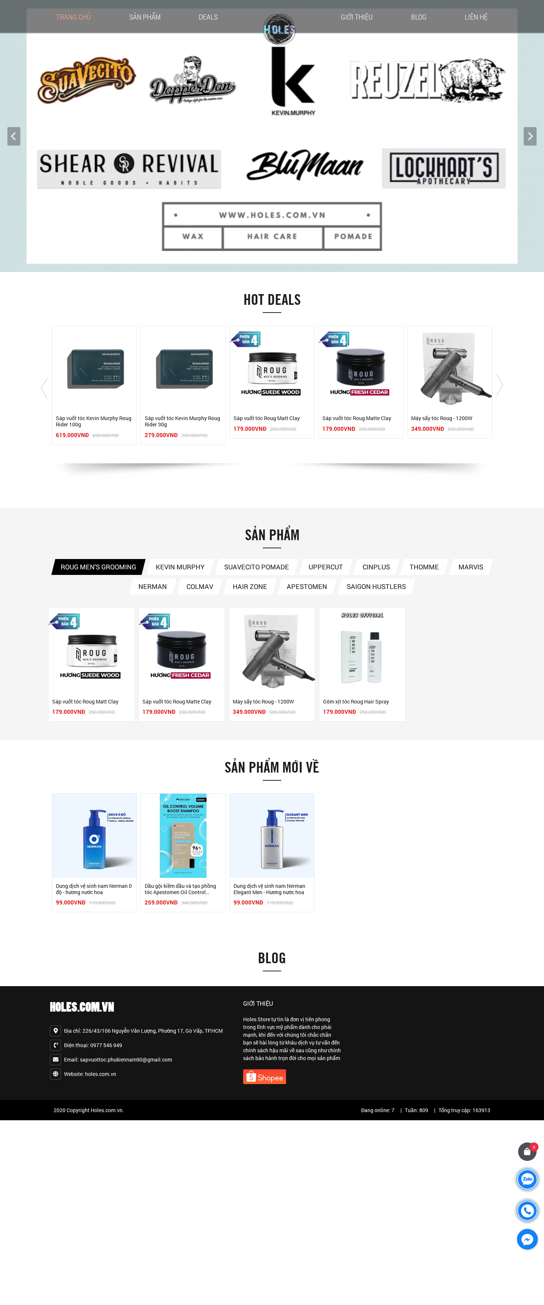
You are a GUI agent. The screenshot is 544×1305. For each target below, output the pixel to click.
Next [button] (499, 385)
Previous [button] (44, 388)
